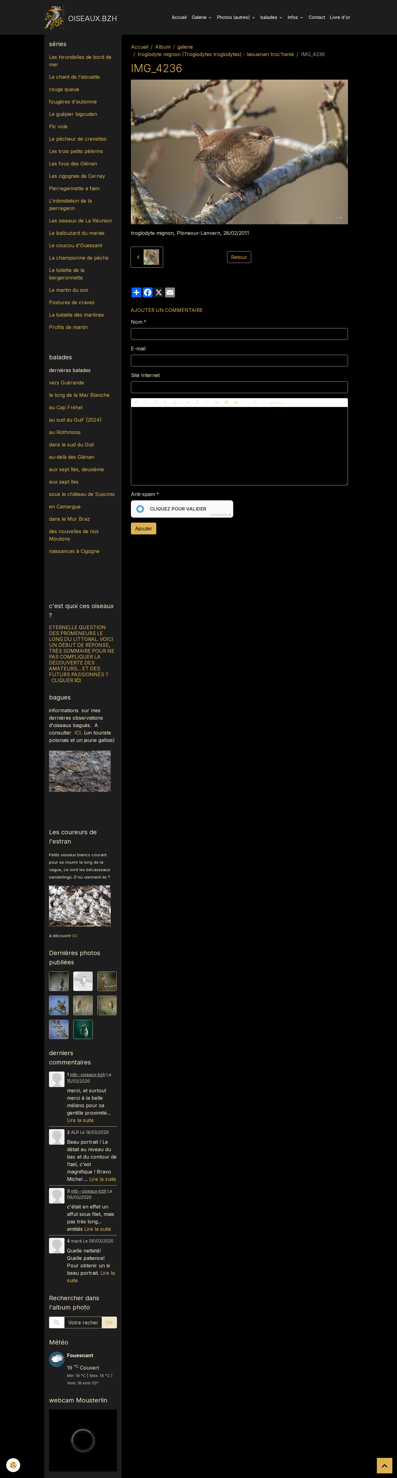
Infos (293, 17)
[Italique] (146, 402)
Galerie (200, 17)
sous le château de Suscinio (82, 494)
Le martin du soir (69, 290)
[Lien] (207, 402)
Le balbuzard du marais (77, 233)
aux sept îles (63, 482)
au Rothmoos (65, 432)
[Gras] (136, 402)
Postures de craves (72, 302)
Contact (317, 17)
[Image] (226, 402)
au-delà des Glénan (71, 457)
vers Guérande (66, 382)
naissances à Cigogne (74, 551)
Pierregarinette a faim (74, 188)
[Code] (246, 402)
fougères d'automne (73, 102)
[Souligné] (155, 402)
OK (109, 1322)
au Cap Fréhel (66, 407)
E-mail (138, 348)
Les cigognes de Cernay (77, 176)
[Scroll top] (384, 1465)
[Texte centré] (198, 402)
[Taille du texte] (165, 402)
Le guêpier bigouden (73, 114)
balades (270, 17)
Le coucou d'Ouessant (75, 245)
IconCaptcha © (220, 514)
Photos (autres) (234, 17)
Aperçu (275, 402)
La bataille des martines (76, 315)
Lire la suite (80, 1120)
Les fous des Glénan (73, 163)
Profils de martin (68, 327)
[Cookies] (13, 1465)
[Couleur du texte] (177, 402)
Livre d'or (340, 17)
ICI (77, 733)
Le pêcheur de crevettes (77, 139)
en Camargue (65, 506)
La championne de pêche (79, 258)
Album (163, 47)
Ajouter (143, 528)
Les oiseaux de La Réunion (80, 220)
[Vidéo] (236, 402)
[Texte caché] (217, 402)
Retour (239, 257)
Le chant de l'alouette (74, 77)
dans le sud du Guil (71, 444)
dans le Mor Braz (69, 519)
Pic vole (59, 126)
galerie (185, 47)
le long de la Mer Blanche (79, 395)
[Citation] (188, 402)
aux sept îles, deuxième (76, 469)
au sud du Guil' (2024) (75, 420)
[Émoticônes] (255, 402)
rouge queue (64, 89)
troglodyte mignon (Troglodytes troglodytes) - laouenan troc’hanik (216, 54)
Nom (136, 322)
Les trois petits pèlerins (76, 151)
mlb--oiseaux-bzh (87, 1074)
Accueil (179, 17)
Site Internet (145, 375)
